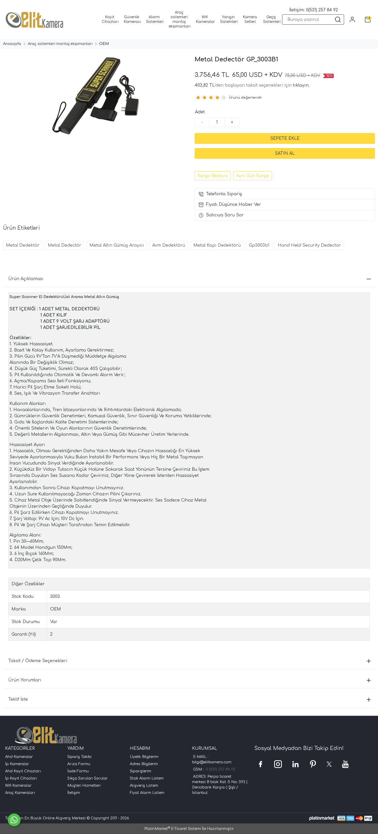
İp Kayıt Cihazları (21, 778)
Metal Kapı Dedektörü (217, 245)
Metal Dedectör (64, 245)
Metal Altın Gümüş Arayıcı (116, 245)
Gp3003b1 (259, 245)
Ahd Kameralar (19, 757)
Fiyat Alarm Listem (147, 793)
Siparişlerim (140, 771)
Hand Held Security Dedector (309, 245)
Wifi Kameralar (18, 785)
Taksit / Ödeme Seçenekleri (37, 661)
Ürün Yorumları (24, 680)
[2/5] (201, 97)
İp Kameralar (17, 764)
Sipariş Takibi (79, 757)
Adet (200, 112)
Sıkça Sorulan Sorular (87, 778)
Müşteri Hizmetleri (84, 785)
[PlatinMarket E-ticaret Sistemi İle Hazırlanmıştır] (321, 818)
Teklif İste (18, 699)
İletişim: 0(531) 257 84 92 (313, 10)
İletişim (73, 793)
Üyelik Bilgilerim (144, 757)
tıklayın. (301, 85)
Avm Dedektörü (168, 245)
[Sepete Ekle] (285, 138)
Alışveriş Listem (144, 785)
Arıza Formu (78, 764)
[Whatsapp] (14, 819)
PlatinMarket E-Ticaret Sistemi (172, 829)
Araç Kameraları (20, 793)
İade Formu (78, 771)
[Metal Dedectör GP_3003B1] (94, 98)
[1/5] (198, 97)
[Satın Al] (285, 153)
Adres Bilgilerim (144, 764)
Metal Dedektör (23, 245)
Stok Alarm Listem (147, 778)
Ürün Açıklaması (25, 278)
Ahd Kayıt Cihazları (23, 771)
